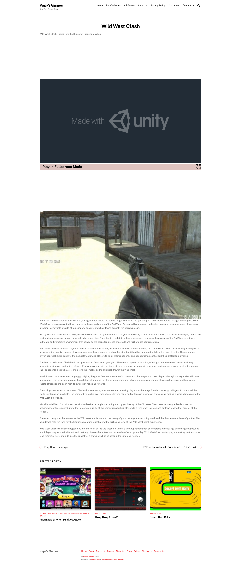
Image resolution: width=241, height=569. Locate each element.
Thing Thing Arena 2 (106, 517)
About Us (142, 5)
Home (100, 5)
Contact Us (188, 5)
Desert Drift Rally (160, 517)
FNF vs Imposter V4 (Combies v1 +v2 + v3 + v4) (170, 447)
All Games (129, 5)
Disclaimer (173, 5)
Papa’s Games (113, 5)
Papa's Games (88, 556)
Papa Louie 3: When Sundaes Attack (60, 519)
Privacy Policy (158, 5)
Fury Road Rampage (56, 447)
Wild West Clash (120, 26)
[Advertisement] (120, 58)
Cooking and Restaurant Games (55, 513)
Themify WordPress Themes (112, 559)
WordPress (95, 559)
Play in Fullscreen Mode (62, 166)
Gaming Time (76, 513)
